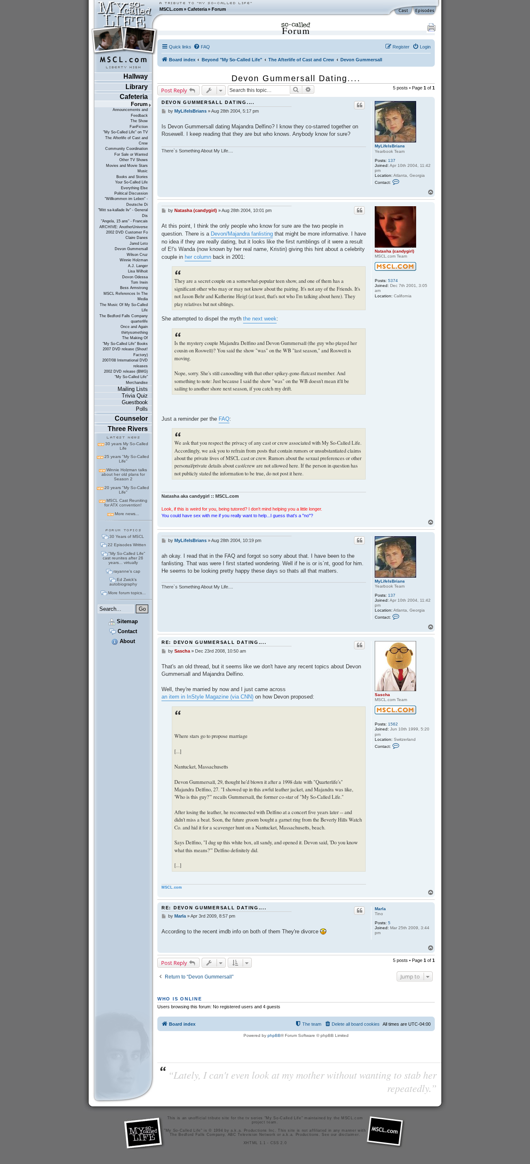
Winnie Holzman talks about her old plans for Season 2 (124, 474)
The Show (139, 121)
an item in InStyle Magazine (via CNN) (207, 697)
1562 (393, 724)
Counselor (131, 418)
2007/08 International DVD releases (125, 363)
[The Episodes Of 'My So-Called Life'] (425, 10)
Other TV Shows (133, 160)
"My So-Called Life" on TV (125, 132)
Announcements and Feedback (130, 112)
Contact (126, 631)
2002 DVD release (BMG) (126, 371)
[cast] (403, 10)
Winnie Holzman (134, 260)
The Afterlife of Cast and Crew (126, 140)
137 (391, 160)
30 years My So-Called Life (126, 446)
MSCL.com (171, 9)
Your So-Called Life (131, 182)
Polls (142, 409)
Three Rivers (128, 428)
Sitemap (126, 621)
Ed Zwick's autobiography (123, 581)
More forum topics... (127, 592)
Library (136, 86)
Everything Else (134, 188)
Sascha (382, 694)
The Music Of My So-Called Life (124, 307)
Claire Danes (136, 238)
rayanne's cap (126, 571)
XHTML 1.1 (254, 1143)
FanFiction (139, 127)
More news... (127, 513)
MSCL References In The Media (126, 296)
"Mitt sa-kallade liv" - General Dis (123, 212)
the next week (260, 319)
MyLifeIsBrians (390, 146)
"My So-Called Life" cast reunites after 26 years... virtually (124, 558)
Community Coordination (126, 149)
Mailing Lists (133, 389)
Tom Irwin (139, 282)
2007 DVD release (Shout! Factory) (125, 352)
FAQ (224, 419)
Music (142, 171)
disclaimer (349, 1135)
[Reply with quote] (359, 105)
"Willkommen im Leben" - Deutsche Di (126, 201)
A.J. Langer (138, 266)
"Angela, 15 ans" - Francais (124, 221)
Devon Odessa (135, 277)
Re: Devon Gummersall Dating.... (214, 642)
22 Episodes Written (127, 544)
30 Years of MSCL (126, 536)
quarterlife (139, 321)
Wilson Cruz (137, 255)
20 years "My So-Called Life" (126, 489)
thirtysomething (134, 332)
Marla (380, 908)
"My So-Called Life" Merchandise (131, 379)
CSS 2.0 (278, 1143)
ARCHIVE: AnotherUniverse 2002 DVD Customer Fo (123, 229)
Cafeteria (197, 9)
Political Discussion (131, 193)
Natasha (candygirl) (394, 251)
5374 (393, 280)
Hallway (135, 76)
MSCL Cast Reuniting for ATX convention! (125, 502)
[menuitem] (201, 47)
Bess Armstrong (134, 288)
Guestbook (135, 402)
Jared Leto (139, 243)
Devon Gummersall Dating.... (296, 78)
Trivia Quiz (135, 396)
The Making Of (135, 338)
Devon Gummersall (131, 249)
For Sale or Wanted (131, 154)
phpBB (274, 1035)
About (126, 641)
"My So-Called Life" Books (125, 344)
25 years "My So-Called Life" (126, 458)
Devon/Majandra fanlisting (242, 234)
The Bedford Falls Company (123, 316)
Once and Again (134, 327)
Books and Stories (132, 177)
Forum (219, 9)
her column (198, 257)
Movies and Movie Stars (127, 166)
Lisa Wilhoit (138, 271)
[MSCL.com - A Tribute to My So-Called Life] (124, 9)
